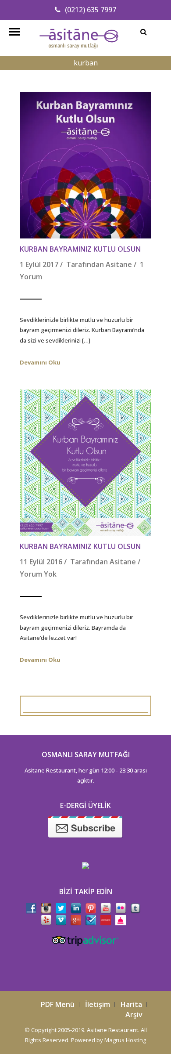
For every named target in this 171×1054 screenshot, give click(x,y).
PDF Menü (58, 1004)
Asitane (119, 264)
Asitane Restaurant (112, 1030)
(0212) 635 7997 (90, 9)
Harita (131, 1004)
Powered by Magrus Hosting (108, 1040)
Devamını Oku (40, 362)
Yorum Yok (38, 574)
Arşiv (133, 1014)
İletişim (97, 1004)
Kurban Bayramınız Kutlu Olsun (80, 249)
